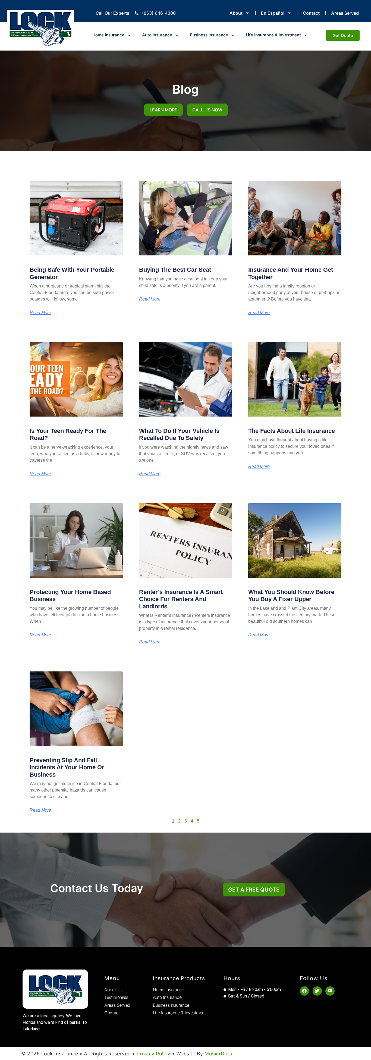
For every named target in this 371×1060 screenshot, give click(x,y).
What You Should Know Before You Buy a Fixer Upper (291, 595)
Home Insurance (108, 34)
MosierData (218, 1053)
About (236, 13)
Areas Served (345, 13)
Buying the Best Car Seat (175, 269)
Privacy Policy (153, 1053)
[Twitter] (317, 991)
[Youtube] (330, 991)
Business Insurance (209, 34)
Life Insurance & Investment (273, 34)
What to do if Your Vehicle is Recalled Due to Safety (179, 434)
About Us (113, 989)
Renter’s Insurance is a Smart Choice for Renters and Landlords (181, 599)
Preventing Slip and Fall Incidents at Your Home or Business (67, 767)
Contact (311, 13)
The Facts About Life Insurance (291, 430)
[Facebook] (304, 991)
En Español (272, 13)
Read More (40, 313)
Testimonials (116, 997)
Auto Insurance (157, 34)
